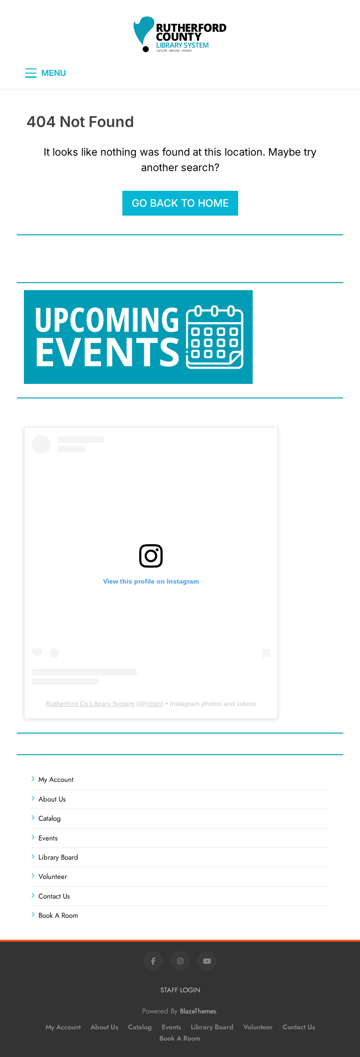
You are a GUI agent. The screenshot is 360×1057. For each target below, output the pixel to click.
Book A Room (58, 915)
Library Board (58, 857)
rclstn (153, 703)
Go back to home (180, 203)
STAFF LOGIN (180, 990)
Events (48, 838)
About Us (52, 799)
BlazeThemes (198, 1011)
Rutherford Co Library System (90, 703)
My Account (56, 779)
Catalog (49, 818)
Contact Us (54, 896)
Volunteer (52, 876)
